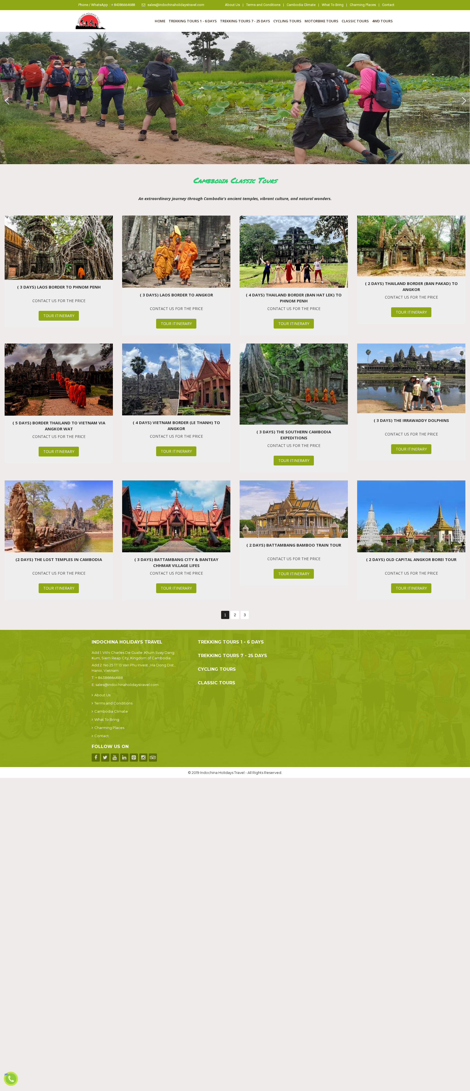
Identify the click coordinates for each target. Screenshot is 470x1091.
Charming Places (363, 5)
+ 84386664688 (109, 677)
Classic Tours (355, 21)
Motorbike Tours (321, 21)
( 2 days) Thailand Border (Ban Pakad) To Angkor (411, 286)
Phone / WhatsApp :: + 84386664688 (106, 5)
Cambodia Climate (301, 5)
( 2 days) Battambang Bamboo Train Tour (293, 545)
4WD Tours (382, 21)
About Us (232, 5)
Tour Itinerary (58, 315)
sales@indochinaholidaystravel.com (175, 5)
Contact (388, 5)
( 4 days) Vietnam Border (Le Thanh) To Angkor (176, 425)
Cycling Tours (287, 21)
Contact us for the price (58, 300)
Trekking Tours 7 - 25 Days (245, 21)
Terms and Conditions (263, 5)
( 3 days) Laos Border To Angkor (176, 295)
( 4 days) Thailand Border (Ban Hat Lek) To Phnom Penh (294, 298)
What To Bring (333, 5)
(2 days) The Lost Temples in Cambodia (59, 559)
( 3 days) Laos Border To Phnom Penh (59, 287)
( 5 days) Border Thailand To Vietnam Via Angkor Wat (59, 425)
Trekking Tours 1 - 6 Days (193, 21)
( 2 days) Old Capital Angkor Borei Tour (411, 559)
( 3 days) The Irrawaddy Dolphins (411, 420)
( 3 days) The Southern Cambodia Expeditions (293, 434)
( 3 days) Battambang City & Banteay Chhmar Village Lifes (176, 562)
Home (160, 21)
